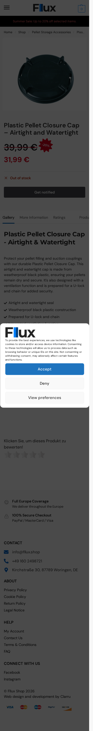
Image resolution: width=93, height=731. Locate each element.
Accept (44, 369)
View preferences (44, 397)
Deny (44, 383)
